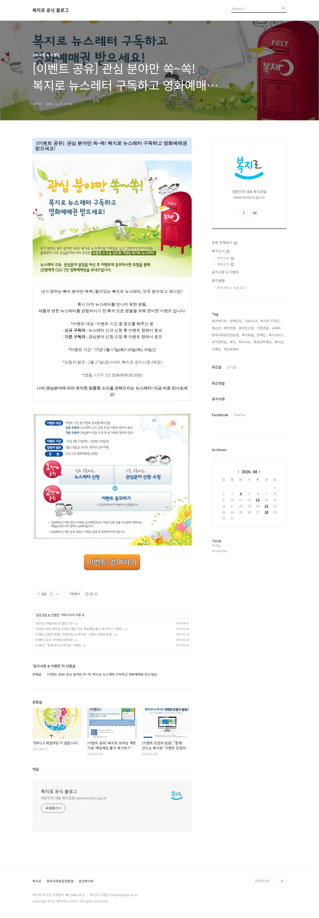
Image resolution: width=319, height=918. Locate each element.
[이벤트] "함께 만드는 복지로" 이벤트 (58, 645)
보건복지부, (220, 320)
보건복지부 (86, 881)
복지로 (36, 881)
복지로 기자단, (270, 320)
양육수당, (236, 320)
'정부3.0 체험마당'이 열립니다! (54, 623)
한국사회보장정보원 (60, 881)
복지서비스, (277, 335)
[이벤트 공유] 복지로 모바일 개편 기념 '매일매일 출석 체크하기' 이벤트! (79, 629)
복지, (233, 342)
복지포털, (248, 335)
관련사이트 (262, 880)
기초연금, (263, 328)
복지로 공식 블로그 (50, 10)
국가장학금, (220, 342)
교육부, (277, 328)
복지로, (280, 342)
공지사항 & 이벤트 (47, 615)
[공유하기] (51, 594)
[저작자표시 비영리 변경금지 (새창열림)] (91, 594)
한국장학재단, (263, 342)
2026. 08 (249, 471)
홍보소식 (223, 264)
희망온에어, (232, 349)
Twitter (239, 414)
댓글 (35, 769)
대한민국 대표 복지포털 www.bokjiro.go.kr (74, 797)
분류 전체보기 (222, 242)
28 (266, 512)
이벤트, (217, 349)
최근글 (217, 366)
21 (266, 505)
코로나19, (251, 320)
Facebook (220, 414)
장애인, (262, 335)
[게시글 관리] (57, 594)
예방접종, (230, 328)
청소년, (217, 328)
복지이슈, (245, 342)
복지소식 (219, 250)
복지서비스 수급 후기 (231, 287)
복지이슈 (223, 258)
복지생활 (218, 280)
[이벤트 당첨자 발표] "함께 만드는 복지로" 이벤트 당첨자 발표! (74, 634)
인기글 (231, 366)
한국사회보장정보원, (226, 335)
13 (258, 499)
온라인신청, (247, 328)
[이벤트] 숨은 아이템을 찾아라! (54, 639)
